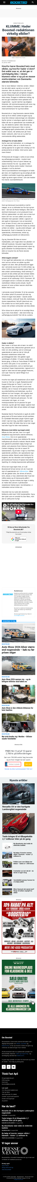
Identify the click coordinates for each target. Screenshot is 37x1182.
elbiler (18, 1043)
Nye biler (5, 803)
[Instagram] (9, 1067)
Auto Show (6, 437)
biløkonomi (20, 1055)
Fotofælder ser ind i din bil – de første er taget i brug (23, 872)
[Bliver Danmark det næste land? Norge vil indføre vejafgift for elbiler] (7, 891)
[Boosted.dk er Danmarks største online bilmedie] (18, 2)
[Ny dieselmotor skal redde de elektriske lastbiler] (7, 846)
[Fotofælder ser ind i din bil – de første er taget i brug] (7, 873)
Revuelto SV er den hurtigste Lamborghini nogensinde (16, 808)
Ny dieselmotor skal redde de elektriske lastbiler (22, 844)
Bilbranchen (6, 1130)
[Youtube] (13, 1067)
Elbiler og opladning (7, 833)
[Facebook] (4, 1067)
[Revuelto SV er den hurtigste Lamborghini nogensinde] (18, 793)
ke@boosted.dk (18, 1179)
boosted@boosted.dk (19, 615)
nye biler (23, 1043)
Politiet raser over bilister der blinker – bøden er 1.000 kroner (23, 862)
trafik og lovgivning (22, 1053)
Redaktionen (12, 60)
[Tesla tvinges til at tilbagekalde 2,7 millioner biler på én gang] (18, 823)
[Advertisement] (18, 566)
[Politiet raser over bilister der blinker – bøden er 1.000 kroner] (7, 864)
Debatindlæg (18, 23)
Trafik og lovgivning (8, 1138)
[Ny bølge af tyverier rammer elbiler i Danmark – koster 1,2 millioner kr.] (7, 855)
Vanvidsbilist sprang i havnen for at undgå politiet (24, 881)
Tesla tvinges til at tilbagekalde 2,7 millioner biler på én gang (17, 837)
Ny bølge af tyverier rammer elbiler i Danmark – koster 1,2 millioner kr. (23, 854)
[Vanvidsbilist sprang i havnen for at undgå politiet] (7, 882)
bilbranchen (24, 471)
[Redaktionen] (8, 603)
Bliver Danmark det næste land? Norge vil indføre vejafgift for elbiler (23, 890)
